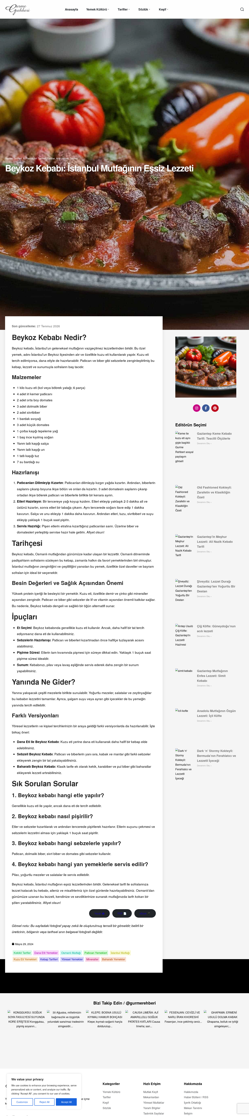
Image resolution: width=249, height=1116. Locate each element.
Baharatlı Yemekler (113, 959)
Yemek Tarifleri (13, 158)
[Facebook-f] (206, 408)
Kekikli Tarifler (22, 953)
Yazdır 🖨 (99, 913)
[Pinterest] (215, 408)
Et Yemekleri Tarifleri (34, 158)
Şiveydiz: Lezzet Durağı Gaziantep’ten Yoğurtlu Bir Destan (216, 586)
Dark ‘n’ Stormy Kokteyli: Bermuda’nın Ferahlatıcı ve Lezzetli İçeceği (216, 756)
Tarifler (51, 158)
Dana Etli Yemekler (46, 953)
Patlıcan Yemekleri (96, 953)
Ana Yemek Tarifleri (67, 158)
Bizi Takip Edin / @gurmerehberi (124, 1003)
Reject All (44, 1102)
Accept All (66, 1102)
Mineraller (92, 959)
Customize (22, 1102)
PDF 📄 (122, 913)
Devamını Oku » (204, 443)
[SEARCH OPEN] (242, 9)
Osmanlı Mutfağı (71, 953)
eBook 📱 (145, 913)
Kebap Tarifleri (49, 959)
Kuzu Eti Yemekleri (25, 959)
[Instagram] (196, 408)
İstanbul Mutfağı (120, 953)
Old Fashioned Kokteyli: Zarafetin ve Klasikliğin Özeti (214, 492)
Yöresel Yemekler (72, 959)
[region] (44, 1091)
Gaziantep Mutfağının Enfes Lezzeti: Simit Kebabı (212, 676)
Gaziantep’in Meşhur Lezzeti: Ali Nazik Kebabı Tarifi (215, 541)
